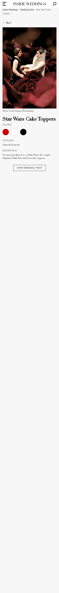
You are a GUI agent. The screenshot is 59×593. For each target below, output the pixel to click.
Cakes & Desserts (11, 145)
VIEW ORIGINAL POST (29, 167)
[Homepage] (29, 4)
